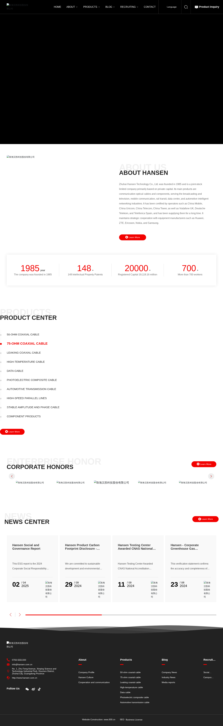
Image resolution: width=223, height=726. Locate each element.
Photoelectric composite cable (32, 379)
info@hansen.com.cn (22, 664)
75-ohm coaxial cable (23, 343)
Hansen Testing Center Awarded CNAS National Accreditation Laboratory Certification (136, 550)
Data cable (15, 370)
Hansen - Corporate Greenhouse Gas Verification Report (185, 548)
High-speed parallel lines (27, 398)
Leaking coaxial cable (28, 353)
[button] (12, 476)
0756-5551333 (19, 660)
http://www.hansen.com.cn (24, 678)
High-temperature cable (26, 361)
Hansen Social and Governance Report (26, 546)
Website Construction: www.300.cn (98, 719)
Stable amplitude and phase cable (33, 407)
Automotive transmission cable (31, 389)
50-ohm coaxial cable (23, 334)
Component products (24, 416)
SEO (122, 719)
